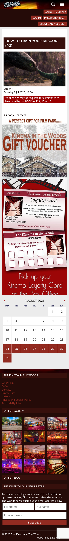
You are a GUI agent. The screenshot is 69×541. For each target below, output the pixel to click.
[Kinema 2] (34, 457)
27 (34, 349)
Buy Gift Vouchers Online (28, 122)
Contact (6, 389)
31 (7, 358)
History (6, 396)
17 (7, 339)
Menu (61, 2)
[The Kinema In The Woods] (12, 429)
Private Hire (8, 393)
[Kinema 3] (12, 471)
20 (34, 339)
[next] (64, 300)
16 (62, 330)
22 (52, 339)
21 (43, 339)
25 (16, 349)
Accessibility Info (11, 403)
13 (34, 330)
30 (62, 349)
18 (16, 339)
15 (52, 330)
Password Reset (55, 17)
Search (53, 2)
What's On (8, 383)
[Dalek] (12, 443)
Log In (37, 17)
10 (7, 330)
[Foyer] (34, 429)
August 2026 (35, 301)
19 (25, 339)
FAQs (5, 386)
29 (52, 349)
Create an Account (52, 23)
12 (25, 330)
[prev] (4, 300)
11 (16, 330)
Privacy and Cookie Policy (16, 399)
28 (43, 349)
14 (43, 330)
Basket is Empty (55, 11)
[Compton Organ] (57, 473)
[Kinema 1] (34, 441)
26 (25, 349)
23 (62, 339)
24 (7, 349)
